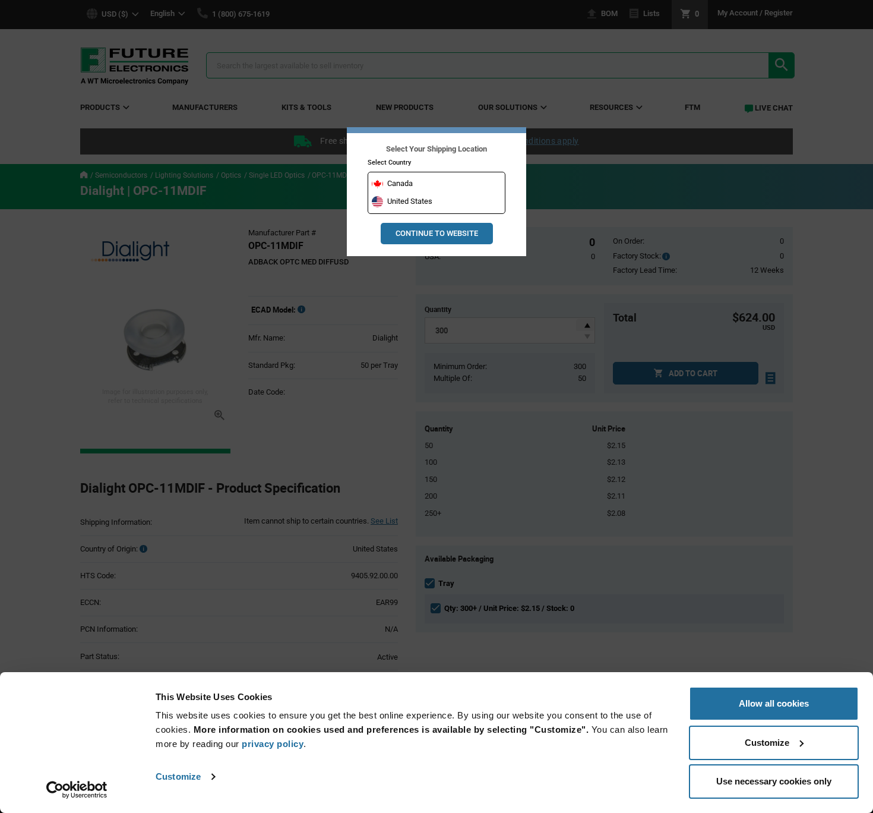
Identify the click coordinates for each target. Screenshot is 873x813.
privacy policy (272, 744)
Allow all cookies (774, 703)
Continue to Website (437, 233)
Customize (178, 776)
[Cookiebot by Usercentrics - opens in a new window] (77, 790)
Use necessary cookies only (773, 781)
